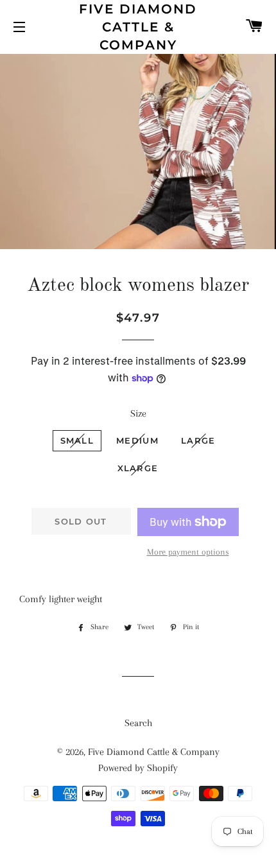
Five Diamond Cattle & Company (138, 27)
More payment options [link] (188, 552)
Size (138, 413)
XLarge (138, 468)
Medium (137, 440)
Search (138, 723)
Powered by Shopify (138, 768)
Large (198, 440)
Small (77, 440)
